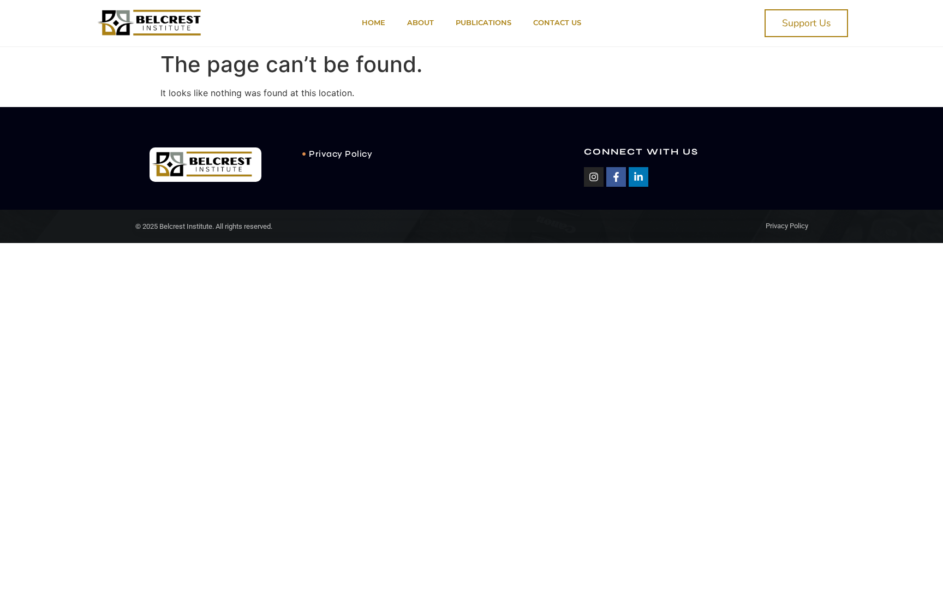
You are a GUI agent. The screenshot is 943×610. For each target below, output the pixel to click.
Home (373, 23)
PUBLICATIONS (483, 23)
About (420, 23)
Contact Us (557, 23)
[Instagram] (594, 177)
